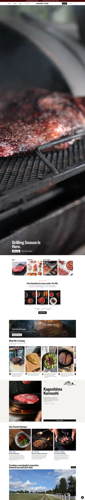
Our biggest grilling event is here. (30, 0)
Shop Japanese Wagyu (59, 420)
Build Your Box (16, 251)
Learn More (73, 467)
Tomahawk (41, 455)
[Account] (74, 3)
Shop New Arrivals (17, 335)
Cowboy (45, 455)
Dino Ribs (22, 373)
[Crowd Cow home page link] (42, 3)
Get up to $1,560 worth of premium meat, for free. (51, 0)
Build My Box (42, 498)
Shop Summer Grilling (27, 251)
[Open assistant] (82, 497)
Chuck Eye (62, 374)
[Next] (75, 360)
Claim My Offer (42, 312)
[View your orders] (76, 3)
